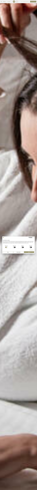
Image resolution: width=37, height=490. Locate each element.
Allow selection (18, 252)
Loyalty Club (9, 1)
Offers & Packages (4, 1)
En (21, 1)
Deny (8, 252)
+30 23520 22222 (27, 1)
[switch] (14, 247)
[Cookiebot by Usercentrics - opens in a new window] (29, 237)
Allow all (29, 252)
